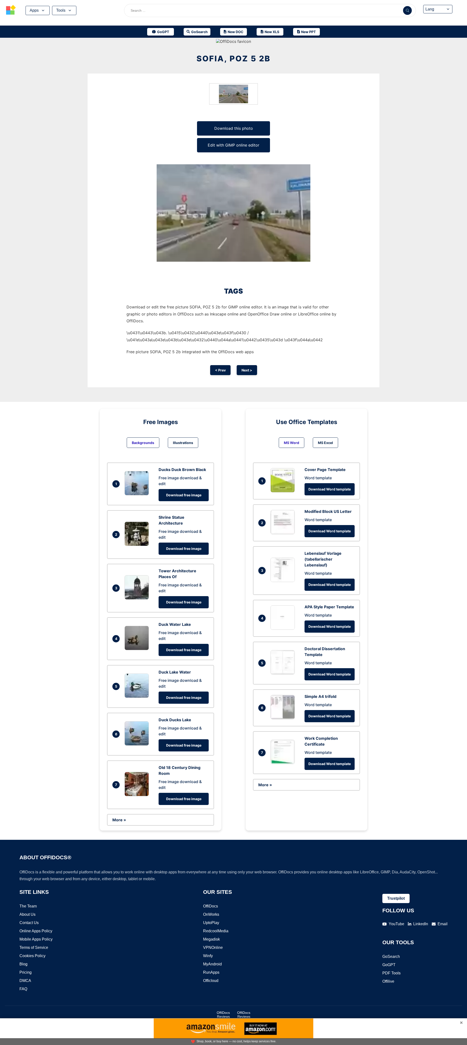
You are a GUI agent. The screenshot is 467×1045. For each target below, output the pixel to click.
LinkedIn (420, 924)
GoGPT (388, 965)
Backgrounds (143, 443)
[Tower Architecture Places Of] (138, 598)
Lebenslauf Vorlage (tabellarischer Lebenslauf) (323, 559)
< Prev (220, 370)
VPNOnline (213, 947)
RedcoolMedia (215, 931)
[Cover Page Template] (284, 491)
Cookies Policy (32, 956)
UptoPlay (211, 923)
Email (443, 924)
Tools (60, 10)
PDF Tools (391, 973)
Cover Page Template (325, 469)
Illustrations (183, 443)
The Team (28, 906)
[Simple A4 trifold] (284, 717)
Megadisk (211, 939)
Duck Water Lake (175, 624)
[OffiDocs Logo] (10, 10)
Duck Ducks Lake (175, 719)
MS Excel (325, 443)
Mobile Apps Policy (36, 939)
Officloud (210, 981)
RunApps (211, 972)
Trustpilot (396, 898)
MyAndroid (212, 964)
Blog (23, 964)
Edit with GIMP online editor (233, 145)
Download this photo (233, 128)
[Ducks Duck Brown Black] (138, 493)
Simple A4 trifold (320, 696)
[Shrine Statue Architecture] (138, 544)
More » (119, 819)
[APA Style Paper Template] (284, 628)
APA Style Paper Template (329, 606)
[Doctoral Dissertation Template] (284, 673)
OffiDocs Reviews (223, 1014)
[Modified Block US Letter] (284, 532)
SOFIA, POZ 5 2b (233, 58)
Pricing (25, 972)
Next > (247, 370)
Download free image (183, 495)
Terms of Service (33, 947)
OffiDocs (210, 906)
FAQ (23, 989)
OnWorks (211, 914)
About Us (27, 914)
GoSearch (391, 956)
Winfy (208, 956)
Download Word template (329, 489)
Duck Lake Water (175, 672)
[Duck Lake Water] (138, 696)
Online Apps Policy (35, 931)
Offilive (388, 981)
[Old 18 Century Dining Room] (138, 794)
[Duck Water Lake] (138, 648)
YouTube (396, 924)
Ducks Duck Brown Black (182, 469)
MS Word (291, 443)
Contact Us (29, 923)
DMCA (25, 981)
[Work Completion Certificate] (284, 762)
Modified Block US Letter (328, 511)
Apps (34, 10)
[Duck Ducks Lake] (138, 744)
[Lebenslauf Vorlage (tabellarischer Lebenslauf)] (284, 580)
